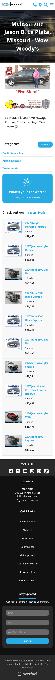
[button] (35, 5)
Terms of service (27, 580)
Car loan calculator (27, 563)
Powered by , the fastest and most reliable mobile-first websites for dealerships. (27, 664)
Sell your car (27, 546)
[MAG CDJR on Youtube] (24, 471)
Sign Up (28, 640)
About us (27, 529)
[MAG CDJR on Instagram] (31, 471)
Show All (45, 144)
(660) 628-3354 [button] (30, 500)
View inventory (28, 521)
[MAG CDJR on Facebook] (9, 471)
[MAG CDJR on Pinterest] (38, 471)
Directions (27, 538)
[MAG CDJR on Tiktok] (45, 471)
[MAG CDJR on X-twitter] (16, 471)
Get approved (27, 555)
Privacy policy (27, 572)
